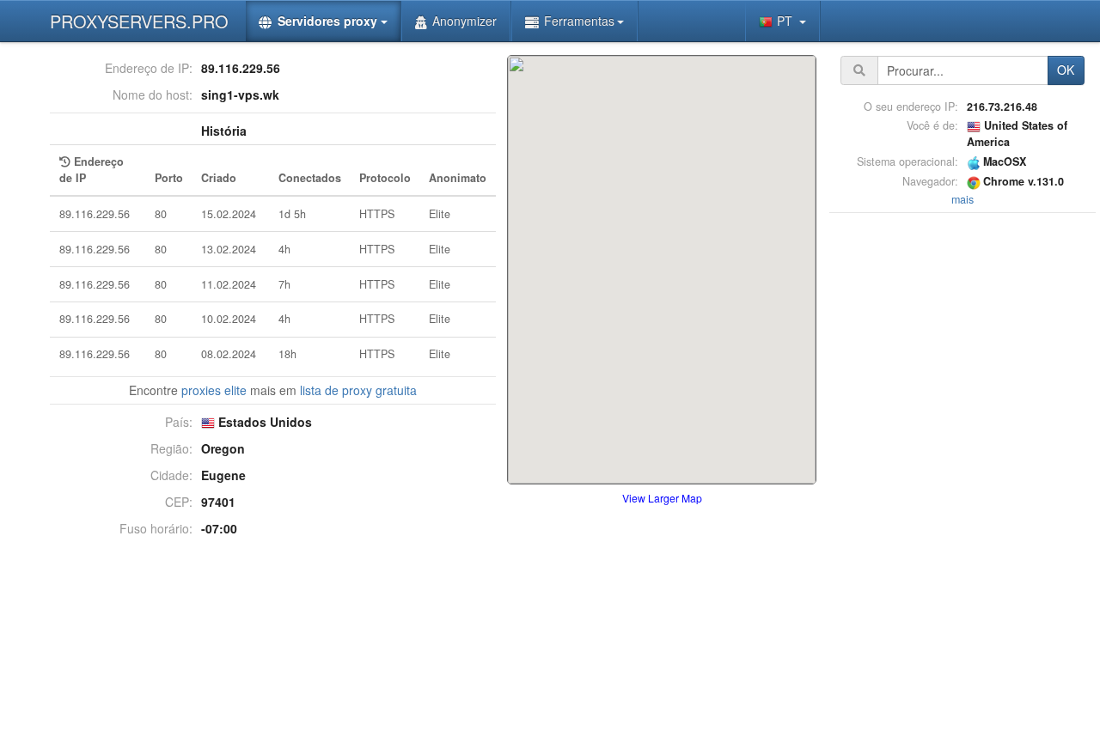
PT (786, 20)
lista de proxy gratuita (358, 390)
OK (1065, 69)
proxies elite (214, 390)
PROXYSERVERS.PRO (139, 21)
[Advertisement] (962, 475)
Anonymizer (464, 20)
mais (962, 199)
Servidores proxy (327, 20)
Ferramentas (579, 20)
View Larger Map (662, 497)
